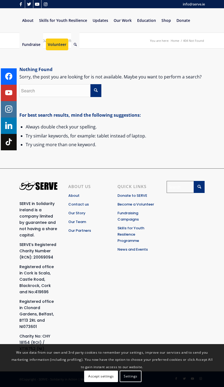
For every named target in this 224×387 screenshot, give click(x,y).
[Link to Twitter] (29, 4)
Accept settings (101, 376)
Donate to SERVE (132, 195)
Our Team (77, 221)
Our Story (77, 213)
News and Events (132, 249)
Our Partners (79, 230)
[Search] (75, 45)
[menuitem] (27, 20)
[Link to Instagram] (46, 4)
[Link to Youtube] (37, 4)
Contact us (78, 204)
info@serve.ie (194, 4)
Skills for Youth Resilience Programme (130, 234)
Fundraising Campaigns (128, 216)
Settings (130, 376)
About (73, 195)
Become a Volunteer (135, 204)
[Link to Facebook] (21, 4)
